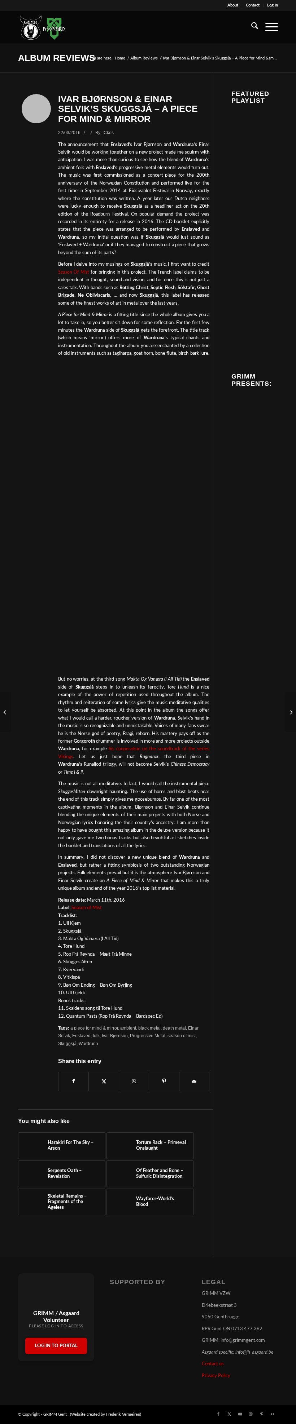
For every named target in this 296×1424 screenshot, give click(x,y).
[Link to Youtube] (240, 1414)
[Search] (251, 27)
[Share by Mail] (194, 1081)
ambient (128, 1028)
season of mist (181, 1035)
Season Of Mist (73, 272)
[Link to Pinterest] (261, 1414)
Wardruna (88, 1043)
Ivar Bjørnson (115, 1035)
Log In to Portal (56, 1346)
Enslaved (81, 1035)
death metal (174, 1028)
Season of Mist (86, 908)
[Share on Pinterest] (164, 1081)
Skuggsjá (67, 1043)
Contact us (213, 1364)
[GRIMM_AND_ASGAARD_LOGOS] (42, 27)
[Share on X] (103, 1081)
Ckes (109, 132)
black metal (149, 1028)
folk (96, 1035)
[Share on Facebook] (73, 1081)
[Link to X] (229, 1414)
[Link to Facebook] (218, 1414)
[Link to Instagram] (250, 1414)
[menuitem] (233, 5)
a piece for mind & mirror (94, 1028)
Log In (272, 5)
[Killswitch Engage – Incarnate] (290, 712)
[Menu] (268, 27)
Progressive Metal (147, 1035)
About (232, 5)
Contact (253, 5)
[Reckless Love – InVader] (5, 712)
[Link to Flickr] (272, 1414)
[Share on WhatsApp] (134, 1081)
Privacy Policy (216, 1376)
